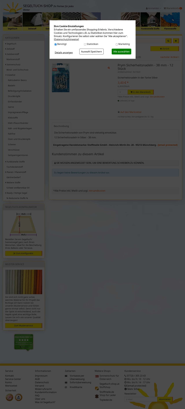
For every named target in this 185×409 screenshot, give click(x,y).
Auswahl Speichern (91, 51)
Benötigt (62, 44)
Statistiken (92, 44)
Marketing (124, 44)
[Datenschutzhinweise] (66, 39)
